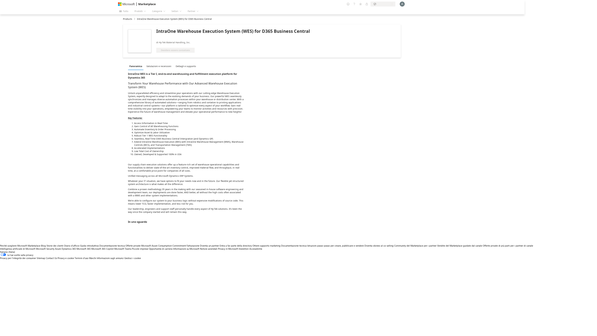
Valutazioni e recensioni (158, 66)
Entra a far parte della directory (236, 245)
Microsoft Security (45, 248)
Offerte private (133, 245)
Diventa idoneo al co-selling (378, 245)
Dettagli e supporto (186, 66)
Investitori (244, 248)
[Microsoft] (126, 4)
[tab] (136, 66)
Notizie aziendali (208, 248)
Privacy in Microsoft (228, 248)
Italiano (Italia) (7, 251)
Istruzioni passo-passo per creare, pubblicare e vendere (335, 245)
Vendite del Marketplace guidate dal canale (459, 245)
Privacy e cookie (66, 258)
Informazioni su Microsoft (186, 248)
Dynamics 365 (69, 248)
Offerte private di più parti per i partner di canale (508, 245)
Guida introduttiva (89, 245)
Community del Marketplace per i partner (415, 245)
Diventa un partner (209, 245)
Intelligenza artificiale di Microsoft (17, 248)
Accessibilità (255, 248)
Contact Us (51, 258)
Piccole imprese (140, 248)
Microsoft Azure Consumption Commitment (164, 245)
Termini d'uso (81, 258)
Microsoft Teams (122, 248)
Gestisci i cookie (132, 258)
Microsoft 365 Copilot (102, 248)
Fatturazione (193, 245)
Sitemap (41, 258)
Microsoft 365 (83, 248)
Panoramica (135, 66)
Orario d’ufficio (71, 245)
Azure (58, 248)
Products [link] (127, 18)
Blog (43, 245)
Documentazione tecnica (112, 245)
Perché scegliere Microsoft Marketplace (20, 245)
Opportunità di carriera (160, 248)
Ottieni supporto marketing (266, 245)
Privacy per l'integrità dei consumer (18, 258)
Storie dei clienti (54, 245)
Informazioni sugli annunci (110, 258)
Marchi (92, 258)
